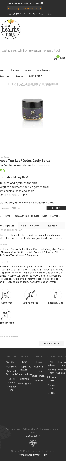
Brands (19, 76)
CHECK (56, 208)
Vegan (51, 393)
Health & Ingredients (27, 84)
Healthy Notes (30, 225)
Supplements (39, 376)
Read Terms (48, 451)
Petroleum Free (50, 84)
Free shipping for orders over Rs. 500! (25, 3)
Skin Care (39, 366)
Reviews (53, 225)
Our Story (11, 362)
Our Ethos (11, 366)
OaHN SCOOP (35, 76)
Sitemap (24, 379)
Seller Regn (24, 383)
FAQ (24, 362)
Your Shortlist (30, 14)
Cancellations (24, 374)
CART (62, 58)
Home (10, 84)
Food (39, 362)
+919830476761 (14, 14)
